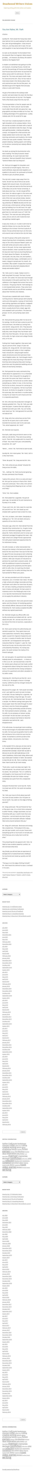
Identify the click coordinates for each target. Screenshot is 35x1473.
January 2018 (6, 1014)
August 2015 (5, 1082)
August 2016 (5, 1054)
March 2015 (5, 1094)
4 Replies (4, 34)
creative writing (9, 1147)
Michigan (6, 1158)
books (15, 1144)
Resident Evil (18, 1161)
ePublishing (6, 1149)
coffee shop (18, 1145)
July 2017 (4, 1028)
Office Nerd (25, 1158)
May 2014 (5, 1117)
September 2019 (7, 967)
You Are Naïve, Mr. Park (12, 29)
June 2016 (5, 1059)
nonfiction (16, 1158)
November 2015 (7, 1075)
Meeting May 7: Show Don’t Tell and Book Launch (16, 916)
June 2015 (5, 1087)
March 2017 (5, 1038)
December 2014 (6, 1101)
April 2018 (5, 1007)
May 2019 (5, 977)
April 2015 (5, 1091)
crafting (24, 1145)
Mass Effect (5, 1156)
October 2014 (6, 1106)
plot (29, 1158)
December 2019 (6, 960)
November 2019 (7, 963)
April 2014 (5, 1120)
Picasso (13, 875)
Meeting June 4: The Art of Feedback (12, 911)
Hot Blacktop (20, 1151)
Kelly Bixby (20, 1154)
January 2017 (6, 1042)
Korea (8, 875)
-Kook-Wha (20, 872)
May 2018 (5, 1005)
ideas (4, 1153)
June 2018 (5, 1002)
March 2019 (5, 981)
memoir (13, 1156)
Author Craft (7, 1143)
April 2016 (5, 1063)
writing (6, 1170)
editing (23, 1147)
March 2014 (5, 1122)
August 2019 (5, 970)
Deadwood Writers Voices (17, 3)
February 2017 (6, 1040)
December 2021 (6, 935)
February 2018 (6, 1012)
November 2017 (7, 1019)
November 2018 (7, 991)
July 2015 (4, 1084)
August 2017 (5, 1026)
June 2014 (5, 1115)
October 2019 (6, 965)
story (12, 1164)
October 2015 (6, 1077)
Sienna (26, 1163)
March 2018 (5, 1010)
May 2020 (5, 949)
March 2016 (5, 1066)
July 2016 (4, 1056)
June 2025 (5, 930)
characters (5, 1145)
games (6, 1151)
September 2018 (7, 995)
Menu (17, 13)
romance (6, 1162)
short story (19, 1163)
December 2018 (6, 988)
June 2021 (5, 937)
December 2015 (6, 1073)
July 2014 (4, 1113)
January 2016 (6, 1070)
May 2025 (5, 932)
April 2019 (5, 979)
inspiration (11, 1153)
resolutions (26, 1161)
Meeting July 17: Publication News (12, 906)
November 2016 (7, 1047)
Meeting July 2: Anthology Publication (13, 909)
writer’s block (26, 1167)
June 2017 (5, 1031)
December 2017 (6, 1017)
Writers (20, 1167)
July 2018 (4, 1000)
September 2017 (7, 1024)
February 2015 (6, 1096)
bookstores (22, 1143)
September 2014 (7, 1108)
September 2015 (7, 1080)
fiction (25, 1149)
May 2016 (5, 1061)
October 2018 (6, 993)
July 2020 (4, 946)
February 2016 (6, 1068)
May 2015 (5, 1089)
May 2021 (5, 939)
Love (25, 1154)
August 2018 (5, 998)
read (3, 1161)
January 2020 (6, 958)
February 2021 (6, 942)
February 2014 (6, 1124)
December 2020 (6, 944)
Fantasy (19, 1149)
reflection (9, 1160)
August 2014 (5, 1110)
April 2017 (5, 1035)
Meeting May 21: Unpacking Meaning (13, 914)
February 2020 (6, 956)
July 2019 (4, 972)
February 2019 (6, 984)
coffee (12, 1145)
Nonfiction (27, 872)
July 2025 (4, 928)
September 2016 (7, 1052)
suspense (17, 1165)
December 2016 (6, 1045)
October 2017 (6, 1021)
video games (9, 1167)
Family (14, 1149)
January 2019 (6, 986)
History (12, 1152)
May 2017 (5, 1033)
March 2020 (5, 953)
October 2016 (6, 1049)
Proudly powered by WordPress (10, 1469)
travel (23, 1164)
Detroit (19, 1147)
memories (23, 1156)
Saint (13, 1163)
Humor (27, 1152)
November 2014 (7, 1103)
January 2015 (6, 1099)
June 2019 (5, 974)
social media (5, 1165)
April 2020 (5, 951)
